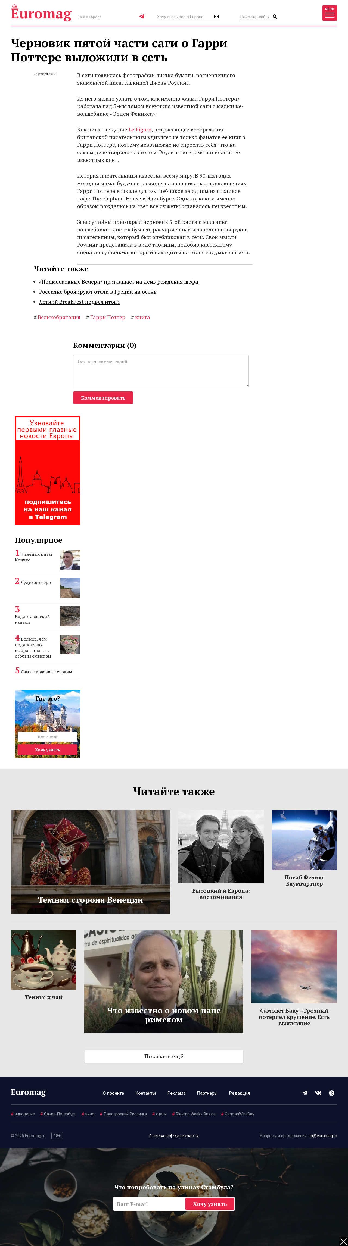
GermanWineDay (237, 1114)
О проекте (113, 1093)
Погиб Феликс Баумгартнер (304, 880)
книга (140, 317)
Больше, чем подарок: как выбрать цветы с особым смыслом (33, 647)
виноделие (23, 1114)
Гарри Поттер (105, 317)
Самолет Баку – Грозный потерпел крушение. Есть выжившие (294, 1017)
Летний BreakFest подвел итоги (79, 301)
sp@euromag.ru (323, 1135)
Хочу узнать (47, 749)
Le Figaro (140, 129)
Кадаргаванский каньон (32, 619)
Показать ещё (163, 1056)
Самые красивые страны (46, 672)
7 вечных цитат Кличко (34, 557)
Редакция (239, 1093)
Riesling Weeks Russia (194, 1114)
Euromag (41, 13)
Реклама (176, 1093)
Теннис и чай (44, 997)
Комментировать (103, 397)
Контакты (145, 1093)
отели (159, 1114)
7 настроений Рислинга (123, 1114)
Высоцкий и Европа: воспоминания (221, 893)
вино (88, 1114)
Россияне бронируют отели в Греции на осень (97, 291)
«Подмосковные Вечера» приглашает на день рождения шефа (118, 281)
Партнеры (207, 1093)
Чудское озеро (36, 582)
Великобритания (57, 317)
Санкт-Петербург (58, 1114)
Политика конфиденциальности (174, 1136)
